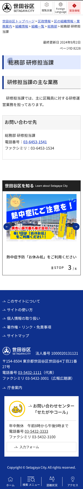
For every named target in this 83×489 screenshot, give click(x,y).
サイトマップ (18, 335)
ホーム (10, 485)
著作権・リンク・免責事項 (29, 326)
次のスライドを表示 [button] (79, 226)
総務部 (52, 26)
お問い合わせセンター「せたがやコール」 (53, 409)
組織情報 (21, 26)
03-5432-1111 (30, 372)
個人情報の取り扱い (23, 318)
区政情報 (44, 21)
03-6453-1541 (35, 141)
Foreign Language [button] (60, 10)
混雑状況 (51, 485)
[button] (46, 7)
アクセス (72, 485)
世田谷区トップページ (18, 21)
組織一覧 (37, 26)
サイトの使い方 (20, 309)
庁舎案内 (14, 387)
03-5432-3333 (36, 431)
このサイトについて (23, 301)
